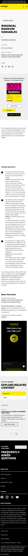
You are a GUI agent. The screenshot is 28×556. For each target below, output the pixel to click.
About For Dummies (6, 474)
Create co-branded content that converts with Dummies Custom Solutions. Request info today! (14, 1)
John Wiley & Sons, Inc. (20, 546)
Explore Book (14, 106)
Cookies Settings (5, 538)
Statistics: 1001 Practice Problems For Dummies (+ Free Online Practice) (12, 56)
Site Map (3, 486)
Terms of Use (4, 531)
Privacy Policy (4, 535)
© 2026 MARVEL (5, 554)
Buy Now (9, 110)
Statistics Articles (8, 20)
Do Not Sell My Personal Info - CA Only (11, 542)
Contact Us (3, 478)
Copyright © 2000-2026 (6, 546)
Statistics (3, 317)
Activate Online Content (7, 482)
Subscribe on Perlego (14, 114)
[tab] (13, 394)
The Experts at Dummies (8, 40)
